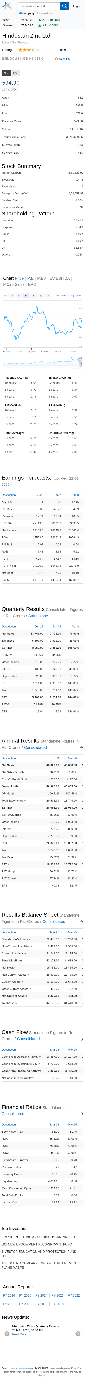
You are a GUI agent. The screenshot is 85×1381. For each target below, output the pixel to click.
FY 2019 (41, 1304)
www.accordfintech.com (21, 1368)
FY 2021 (9, 1304)
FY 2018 (58, 1304)
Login (76, 6)
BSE (16, 73)
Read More (19, 1334)
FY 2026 (9, 1295)
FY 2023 (58, 1295)
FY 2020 (25, 1304)
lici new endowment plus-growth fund (36, 1244)
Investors (46, 13)
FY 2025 (25, 1295)
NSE (6, 73)
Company (28, 13)
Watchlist (64, 58)
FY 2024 (41, 1295)
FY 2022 (74, 1295)
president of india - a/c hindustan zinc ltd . (39, 1237)
